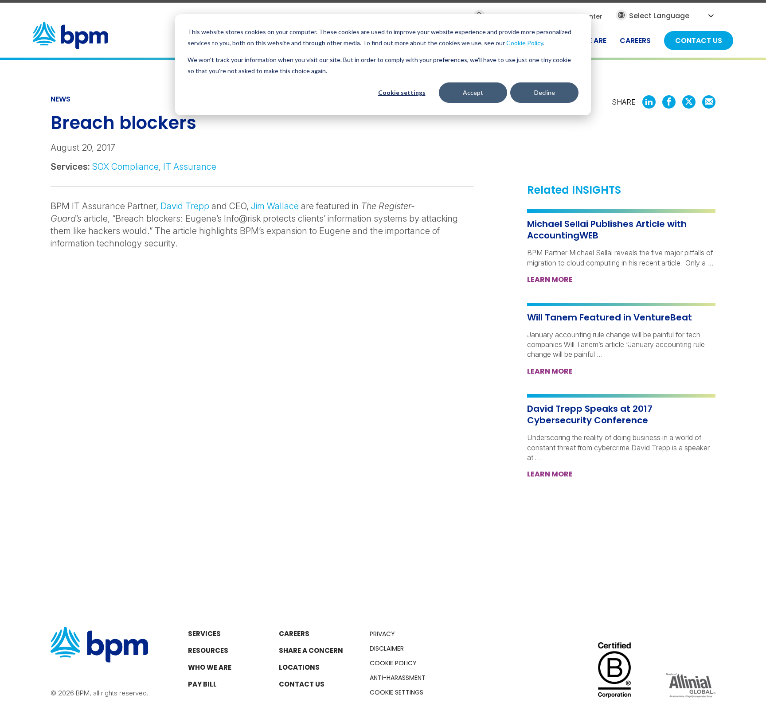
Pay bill (202, 684)
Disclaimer (387, 648)
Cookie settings (402, 92)
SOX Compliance (125, 166)
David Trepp (185, 206)
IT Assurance (189, 166)
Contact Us (301, 684)
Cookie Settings (396, 692)
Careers (294, 633)
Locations (299, 667)
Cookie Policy (524, 43)
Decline (544, 92)
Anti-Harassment (398, 677)
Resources (208, 650)
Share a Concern (311, 650)
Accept (473, 92)
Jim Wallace (275, 206)
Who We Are (209, 667)
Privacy (382, 633)
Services (204, 633)
